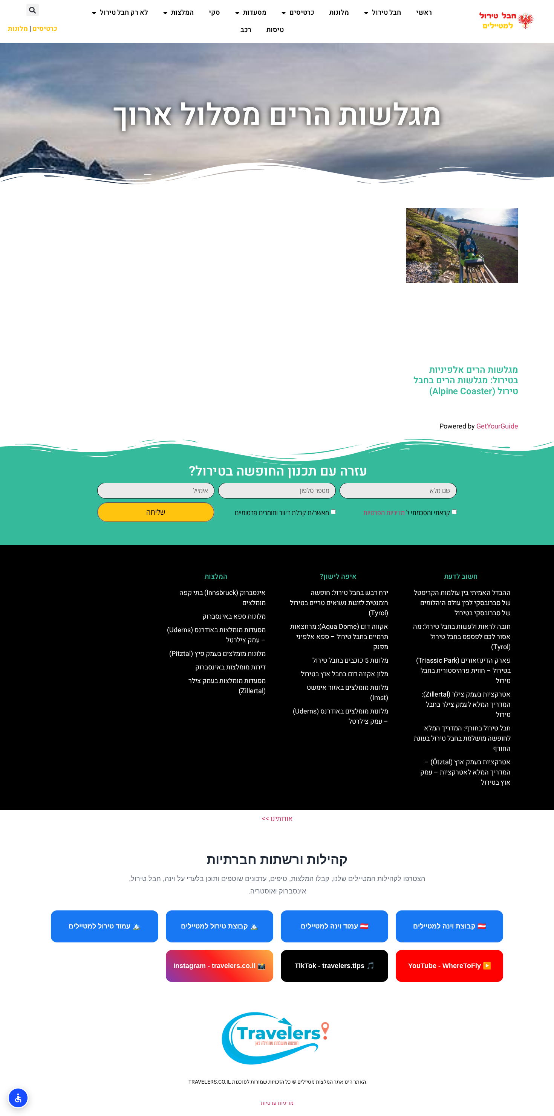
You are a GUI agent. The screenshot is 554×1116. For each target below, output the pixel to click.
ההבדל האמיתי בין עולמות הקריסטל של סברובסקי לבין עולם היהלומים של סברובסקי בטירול (462, 603)
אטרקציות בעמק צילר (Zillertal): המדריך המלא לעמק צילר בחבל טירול (466, 704)
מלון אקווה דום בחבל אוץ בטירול (344, 674)
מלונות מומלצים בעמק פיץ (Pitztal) (217, 654)
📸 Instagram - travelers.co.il (219, 966)
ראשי (424, 13)
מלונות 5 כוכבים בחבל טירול (350, 661)
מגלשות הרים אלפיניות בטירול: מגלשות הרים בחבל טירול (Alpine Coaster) (465, 380)
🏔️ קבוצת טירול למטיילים (219, 926)
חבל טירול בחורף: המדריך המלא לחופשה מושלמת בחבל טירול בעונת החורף (462, 738)
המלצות (182, 13)
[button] (32, 10)
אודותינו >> (277, 819)
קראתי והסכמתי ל (406, 512)
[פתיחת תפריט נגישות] (18, 1097)
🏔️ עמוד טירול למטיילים (105, 926)
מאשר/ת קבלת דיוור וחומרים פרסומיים (282, 512)
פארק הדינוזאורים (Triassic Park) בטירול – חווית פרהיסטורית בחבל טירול (463, 671)
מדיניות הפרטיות (384, 512)
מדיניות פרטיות (277, 1103)
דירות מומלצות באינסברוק (230, 667)
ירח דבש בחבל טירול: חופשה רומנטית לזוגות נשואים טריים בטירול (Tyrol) (339, 603)
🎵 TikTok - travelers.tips (335, 966)
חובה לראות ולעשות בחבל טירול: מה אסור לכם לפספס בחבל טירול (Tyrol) (462, 637)
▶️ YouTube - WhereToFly (449, 966)
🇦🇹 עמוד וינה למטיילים (334, 926)
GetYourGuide (497, 426)
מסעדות (254, 13)
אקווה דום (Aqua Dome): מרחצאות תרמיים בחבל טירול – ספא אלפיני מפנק (339, 637)
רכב (245, 30)
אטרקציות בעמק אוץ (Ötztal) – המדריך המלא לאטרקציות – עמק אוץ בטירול (465, 772)
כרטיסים (301, 13)
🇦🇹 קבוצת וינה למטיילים (449, 926)
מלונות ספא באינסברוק (234, 616)
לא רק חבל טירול (124, 13)
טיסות (275, 30)
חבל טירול (386, 13)
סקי (214, 13)
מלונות (339, 13)
